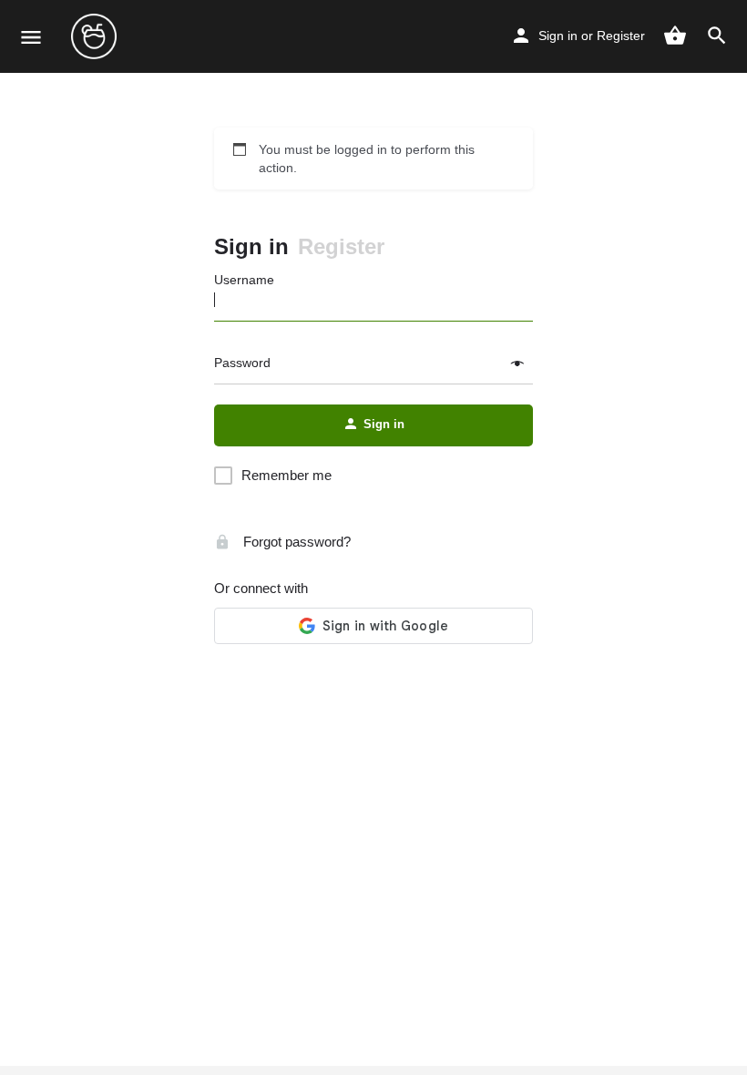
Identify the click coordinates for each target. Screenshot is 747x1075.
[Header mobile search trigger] (717, 35)
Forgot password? (295, 541)
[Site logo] (96, 36)
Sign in (558, 35)
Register (621, 35)
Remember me (286, 475)
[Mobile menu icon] (31, 37)
